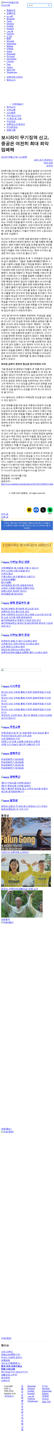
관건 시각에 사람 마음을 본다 (15, 571)
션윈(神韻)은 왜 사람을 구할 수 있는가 (19, 568)
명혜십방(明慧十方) (10, 1354)
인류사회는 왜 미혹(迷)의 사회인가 (18, 576)
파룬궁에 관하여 (15, 77)
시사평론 (11, 113)
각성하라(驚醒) (8, 579)
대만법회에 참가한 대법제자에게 (17, 585)
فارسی (10, 31)
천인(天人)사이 (14, 115)
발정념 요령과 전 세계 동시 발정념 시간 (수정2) (24, 806)
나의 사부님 (7, 1351)
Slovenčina (11, 59)
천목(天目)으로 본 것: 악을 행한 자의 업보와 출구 (25, 733)
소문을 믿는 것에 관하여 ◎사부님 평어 (20, 644)
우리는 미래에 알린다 (11, 1357)
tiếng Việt (11, 70)
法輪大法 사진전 (9, 1375)
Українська (12, 72)
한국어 (45, 1399)
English (10, 26)
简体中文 (11, 10)
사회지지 (5, 1380)
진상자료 (11, 121)
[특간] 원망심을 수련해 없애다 (16, 786)
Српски (10, 61)
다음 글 (4, 517)
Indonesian (11, 43)
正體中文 (11, 13)
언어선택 (5, 5)
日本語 (10, 49)
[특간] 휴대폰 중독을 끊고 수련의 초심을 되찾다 (24, 788)
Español (10, 28)
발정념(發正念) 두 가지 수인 (15, 809)
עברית (9, 36)
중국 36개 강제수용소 (11, 1366)
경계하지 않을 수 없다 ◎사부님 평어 (19, 641)
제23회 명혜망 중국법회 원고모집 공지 (20, 608)
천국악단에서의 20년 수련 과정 (16, 736)
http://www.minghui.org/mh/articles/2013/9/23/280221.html (27, 484)
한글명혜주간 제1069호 (12, 759)
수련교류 (11, 110)
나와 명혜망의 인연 (10, 738)
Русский (11, 56)
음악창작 (5, 1377)
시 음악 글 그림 (14, 118)
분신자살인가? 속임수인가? (14, 1372)
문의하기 (9, 1396)
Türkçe (10, 67)
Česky (9, 21)
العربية (10, 16)
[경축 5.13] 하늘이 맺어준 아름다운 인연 (20, 744)
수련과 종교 (7, 574)
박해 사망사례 (8, 1369)
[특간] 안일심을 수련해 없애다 (16, 783)
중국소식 (11, 107)
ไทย (9, 64)
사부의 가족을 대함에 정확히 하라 (17, 588)
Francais (10, 33)
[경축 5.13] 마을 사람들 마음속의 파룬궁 (20, 741)
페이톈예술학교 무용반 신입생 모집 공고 (21, 620)
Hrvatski (10, 41)
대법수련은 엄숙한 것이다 (14, 591)
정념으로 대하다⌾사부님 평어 (15, 649)
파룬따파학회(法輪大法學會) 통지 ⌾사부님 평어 (24, 652)
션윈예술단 (17, 104)
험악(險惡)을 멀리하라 (12, 594)
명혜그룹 (11, 130)
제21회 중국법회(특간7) (12, 791)
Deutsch (10, 23)
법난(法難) (6, 582)
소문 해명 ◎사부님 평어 (13, 646)
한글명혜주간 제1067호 (12, 765)
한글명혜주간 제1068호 (12, 762)
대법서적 (13, 2)
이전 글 (4, 514)
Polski (9, 51)
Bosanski (11, 18)
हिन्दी (9, 38)
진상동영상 (12, 127)
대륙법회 (5, 1360)
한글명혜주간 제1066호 (12, 768)
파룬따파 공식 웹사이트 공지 (15, 611)
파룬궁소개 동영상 (16, 124)
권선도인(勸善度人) (10, 1363)
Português (11, 54)
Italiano (10, 46)
